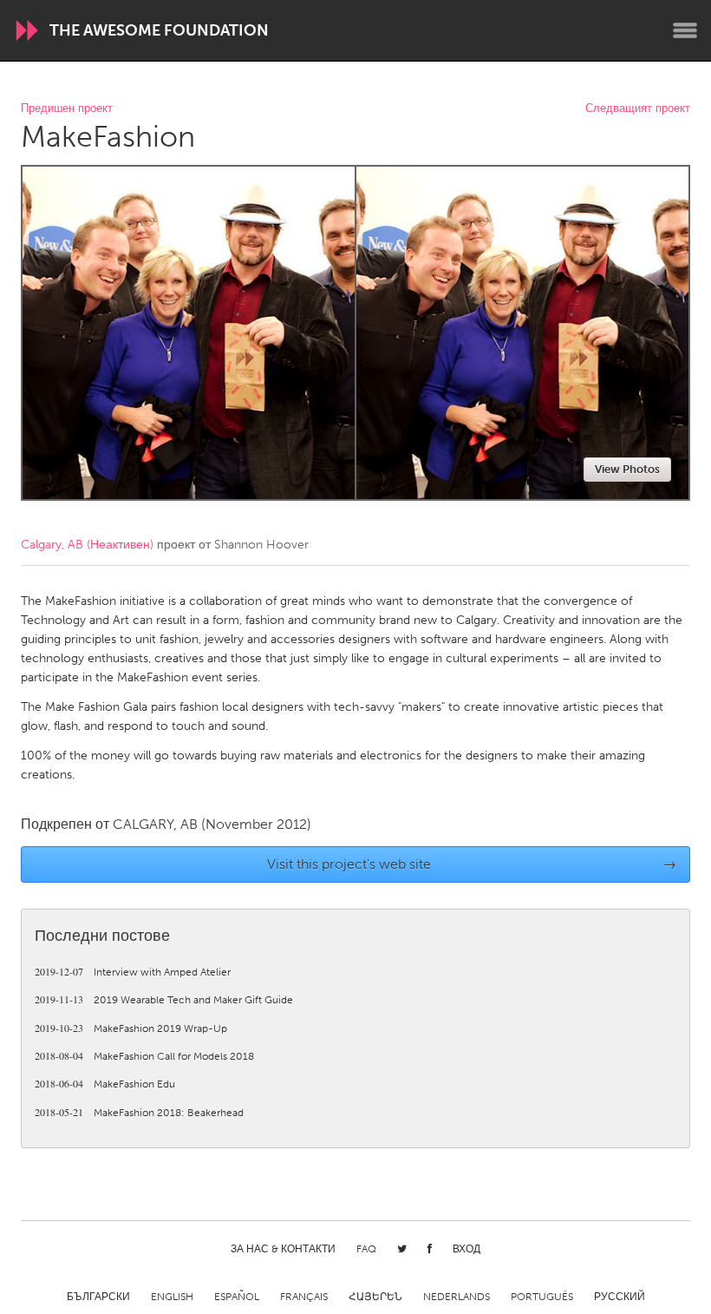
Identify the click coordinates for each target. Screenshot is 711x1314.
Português (542, 1297)
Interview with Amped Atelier (133, 972)
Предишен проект (67, 109)
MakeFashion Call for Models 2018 (144, 1056)
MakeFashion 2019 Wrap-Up (131, 1028)
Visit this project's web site (472, 864)
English (172, 1297)
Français (304, 1297)
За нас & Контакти (283, 1249)
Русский (619, 1297)
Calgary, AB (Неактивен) (87, 544)
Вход (466, 1249)
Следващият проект (637, 109)
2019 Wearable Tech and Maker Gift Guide (164, 1000)
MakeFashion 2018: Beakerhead (139, 1113)
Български (98, 1297)
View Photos (627, 469)
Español (236, 1297)
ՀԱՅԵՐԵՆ (375, 1297)
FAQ (366, 1249)
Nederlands (456, 1297)
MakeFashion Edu (105, 1084)
